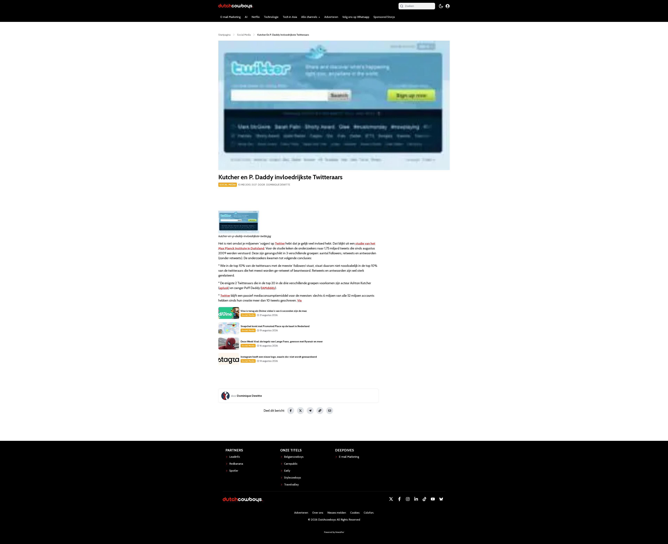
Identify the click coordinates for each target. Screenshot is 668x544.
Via (299, 300)
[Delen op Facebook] (290, 410)
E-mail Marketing (230, 17)
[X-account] (391, 499)
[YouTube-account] (433, 499)
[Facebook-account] (399, 499)
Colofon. (369, 512)
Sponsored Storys (384, 17)
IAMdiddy (268, 288)
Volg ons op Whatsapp (355, 17)
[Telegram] (310, 410)
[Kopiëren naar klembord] (319, 410)
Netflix (256, 17)
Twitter (280, 243)
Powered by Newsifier (334, 532)
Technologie (271, 17)
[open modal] (448, 6)
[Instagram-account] (408, 499)
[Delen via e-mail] (329, 410)
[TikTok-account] (424, 499)
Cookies (355, 512)
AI (246, 17)
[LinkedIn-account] (416, 499)
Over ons (317, 512)
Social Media (227, 184)
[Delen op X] (300, 410)
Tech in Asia (290, 17)
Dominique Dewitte (278, 184)
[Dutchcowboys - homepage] (235, 6)
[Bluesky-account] (441, 499)
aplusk (223, 288)
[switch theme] (441, 6)
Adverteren (331, 17)
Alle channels (309, 17)
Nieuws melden (336, 512)
